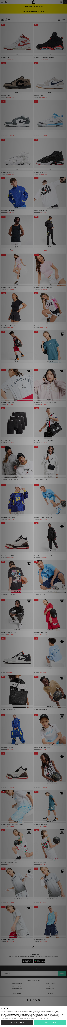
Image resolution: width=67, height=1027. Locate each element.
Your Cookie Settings (17, 1022)
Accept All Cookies (50, 1022)
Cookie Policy (44, 1018)
